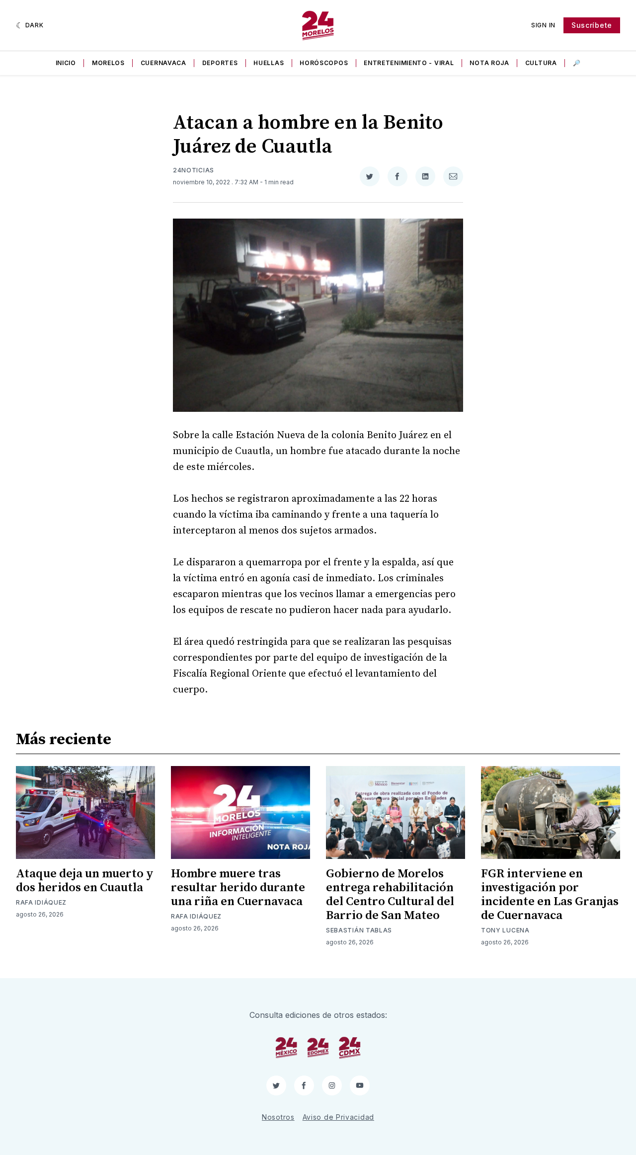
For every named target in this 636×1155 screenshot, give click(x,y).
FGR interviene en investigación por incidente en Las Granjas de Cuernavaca (550, 894)
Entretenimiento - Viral (409, 63)
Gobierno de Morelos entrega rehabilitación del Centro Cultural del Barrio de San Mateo (390, 894)
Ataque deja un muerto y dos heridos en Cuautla (85, 880)
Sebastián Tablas (359, 930)
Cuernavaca (163, 63)
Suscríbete (591, 25)
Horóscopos (324, 63)
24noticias (193, 170)
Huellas (268, 63)
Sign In (543, 25)
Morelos (108, 63)
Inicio (66, 63)
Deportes (220, 63)
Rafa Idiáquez (41, 902)
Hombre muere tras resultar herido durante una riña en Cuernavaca (238, 887)
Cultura (541, 63)
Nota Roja (489, 63)
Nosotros (278, 1117)
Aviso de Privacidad (338, 1117)
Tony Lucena (505, 930)
